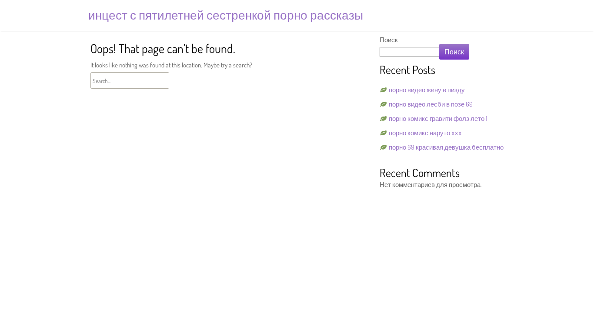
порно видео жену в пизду (427, 90)
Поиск (389, 40)
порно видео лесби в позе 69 (431, 104)
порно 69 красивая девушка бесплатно (446, 147)
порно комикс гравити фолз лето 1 (438, 118)
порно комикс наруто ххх (425, 133)
